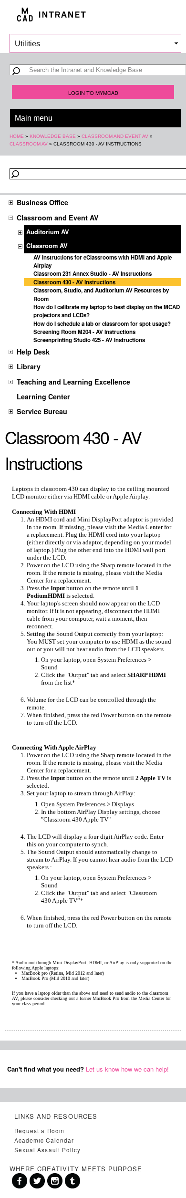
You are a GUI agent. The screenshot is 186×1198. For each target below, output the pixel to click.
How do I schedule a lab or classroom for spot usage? (102, 324)
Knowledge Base (53, 136)
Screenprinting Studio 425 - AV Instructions (89, 340)
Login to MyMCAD (93, 92)
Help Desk (33, 351)
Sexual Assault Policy (47, 1150)
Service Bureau (42, 411)
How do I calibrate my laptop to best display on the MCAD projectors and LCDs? (106, 311)
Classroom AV (29, 143)
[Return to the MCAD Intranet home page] (93, 14)
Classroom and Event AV (115, 136)
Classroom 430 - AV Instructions (74, 282)
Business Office (42, 202)
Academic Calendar (44, 1140)
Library (29, 366)
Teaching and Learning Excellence (73, 381)
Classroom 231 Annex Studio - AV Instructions (92, 274)
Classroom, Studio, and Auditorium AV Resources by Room (101, 294)
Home (17, 136)
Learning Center (43, 396)
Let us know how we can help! (127, 1068)
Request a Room (39, 1131)
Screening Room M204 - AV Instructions (84, 332)
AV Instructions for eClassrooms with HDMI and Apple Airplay (102, 261)
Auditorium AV (47, 232)
